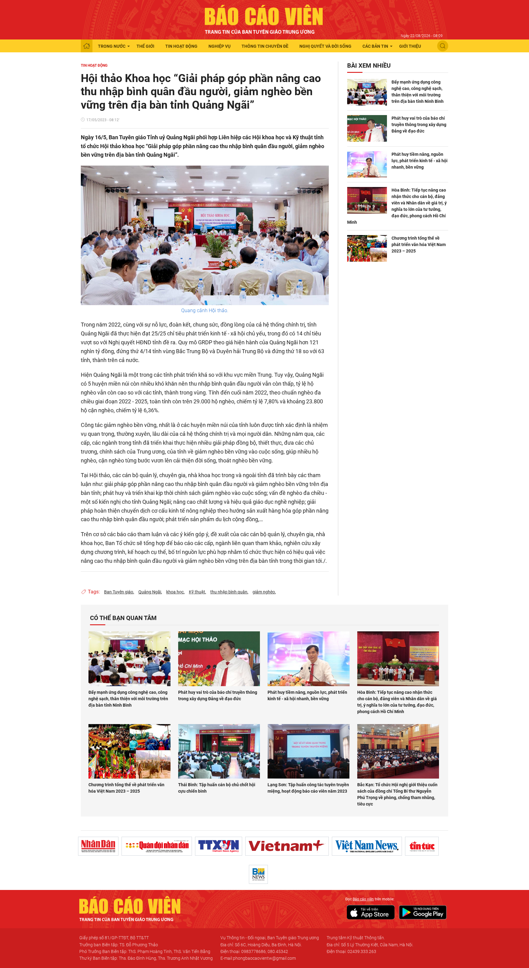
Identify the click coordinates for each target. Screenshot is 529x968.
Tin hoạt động (181, 46)
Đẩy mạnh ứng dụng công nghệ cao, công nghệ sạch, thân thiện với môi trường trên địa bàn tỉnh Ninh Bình (418, 92)
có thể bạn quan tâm (123, 618)
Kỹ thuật (197, 591)
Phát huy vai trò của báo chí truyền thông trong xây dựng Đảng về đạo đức (419, 124)
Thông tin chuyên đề (265, 46)
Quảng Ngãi (149, 591)
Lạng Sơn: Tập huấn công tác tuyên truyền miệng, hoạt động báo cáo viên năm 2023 (308, 788)
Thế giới (145, 46)
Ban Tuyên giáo (118, 591)
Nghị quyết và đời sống (325, 46)
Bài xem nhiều (369, 65)
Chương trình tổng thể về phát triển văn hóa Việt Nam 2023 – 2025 (419, 244)
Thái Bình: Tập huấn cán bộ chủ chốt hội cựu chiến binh (216, 788)
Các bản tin (375, 46)
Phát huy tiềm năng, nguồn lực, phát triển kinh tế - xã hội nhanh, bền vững (420, 161)
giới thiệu (410, 46)
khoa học (175, 591)
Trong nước (112, 46)
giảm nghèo (264, 591)
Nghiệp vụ (219, 46)
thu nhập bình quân (228, 591)
